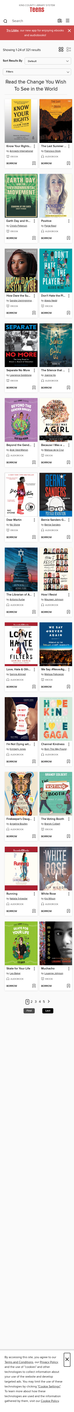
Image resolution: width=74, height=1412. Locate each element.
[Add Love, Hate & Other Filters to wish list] (33, 687)
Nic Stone (15, 524)
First (29, 1010)
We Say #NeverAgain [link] (54, 669)
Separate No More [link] (18, 370)
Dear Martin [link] (14, 520)
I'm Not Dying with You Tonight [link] (19, 744)
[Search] (5, 21)
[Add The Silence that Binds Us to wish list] (68, 387)
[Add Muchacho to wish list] (68, 986)
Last (47, 1010)
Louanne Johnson (53, 973)
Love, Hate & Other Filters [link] (19, 669)
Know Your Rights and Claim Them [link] (19, 146)
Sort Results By (12, 61)
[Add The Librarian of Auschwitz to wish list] (33, 612)
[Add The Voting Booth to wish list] (68, 836)
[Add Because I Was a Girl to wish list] (68, 462)
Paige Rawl (50, 225)
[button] (61, 51)
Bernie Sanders (52, 524)
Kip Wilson (49, 898)
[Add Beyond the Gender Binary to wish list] (33, 462)
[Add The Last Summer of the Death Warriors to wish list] (68, 163)
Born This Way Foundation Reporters (56, 749)
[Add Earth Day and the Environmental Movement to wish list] (33, 238)
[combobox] (29, 21)
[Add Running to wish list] (33, 911)
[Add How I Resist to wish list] (68, 612)
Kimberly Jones (18, 749)
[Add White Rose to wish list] (68, 911)
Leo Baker (15, 973)
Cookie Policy (50, 1401)
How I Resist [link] (49, 594)
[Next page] (48, 1002)
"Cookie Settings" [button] (49, 1386)
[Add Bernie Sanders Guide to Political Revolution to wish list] (68, 537)
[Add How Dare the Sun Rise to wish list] (33, 313)
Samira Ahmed (18, 674)
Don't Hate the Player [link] (54, 296)
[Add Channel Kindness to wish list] (68, 761)
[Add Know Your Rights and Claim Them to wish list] (33, 163)
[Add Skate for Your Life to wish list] (33, 986)
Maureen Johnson (53, 599)
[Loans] (59, 21)
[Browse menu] (67, 20)
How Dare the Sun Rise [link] (19, 296)
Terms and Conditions (19, 1362)
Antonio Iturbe (17, 599)
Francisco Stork (52, 151)
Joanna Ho (50, 375)
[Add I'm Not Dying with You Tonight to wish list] (33, 761)
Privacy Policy (49, 1362)
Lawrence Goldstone (20, 375)
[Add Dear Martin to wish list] (33, 537)
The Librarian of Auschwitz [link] (19, 594)
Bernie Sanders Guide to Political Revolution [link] (54, 520)
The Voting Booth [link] (52, 819)
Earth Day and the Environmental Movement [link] (19, 221)
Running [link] (11, 894)
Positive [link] (46, 221)
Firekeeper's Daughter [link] (19, 819)
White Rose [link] (48, 894)
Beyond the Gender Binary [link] (19, 445)
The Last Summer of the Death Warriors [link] (54, 146)
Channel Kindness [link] (53, 744)
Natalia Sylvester (19, 898)
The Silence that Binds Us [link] (54, 370)
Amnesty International (21, 151)
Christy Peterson (18, 225)
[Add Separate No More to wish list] (33, 387)
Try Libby (12, 31)
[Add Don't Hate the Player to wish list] (68, 313)
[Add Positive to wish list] (68, 238)
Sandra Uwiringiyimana (22, 300)
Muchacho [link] (48, 968)
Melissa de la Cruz (54, 450)
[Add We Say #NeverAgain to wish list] (68, 687)
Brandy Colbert (52, 823)
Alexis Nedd (50, 300)
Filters (9, 71)
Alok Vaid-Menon (19, 450)
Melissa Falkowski (54, 674)
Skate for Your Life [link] (18, 968)
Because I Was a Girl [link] (54, 445)
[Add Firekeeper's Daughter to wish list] (33, 836)
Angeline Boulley (19, 823)
